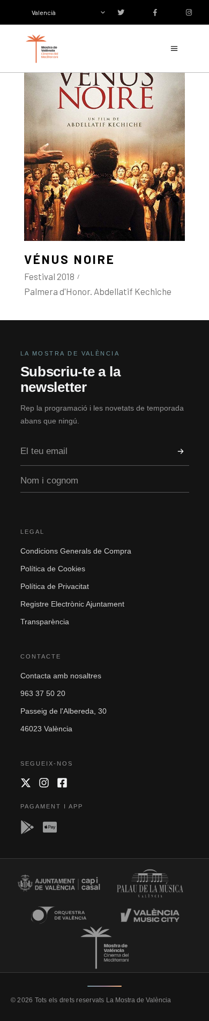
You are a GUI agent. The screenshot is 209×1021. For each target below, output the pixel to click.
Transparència (44, 621)
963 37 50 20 (42, 693)
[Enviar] (180, 451)
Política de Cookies (52, 568)
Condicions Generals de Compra (75, 551)
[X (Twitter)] (25, 782)
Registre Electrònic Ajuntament (72, 604)
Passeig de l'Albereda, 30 (63, 711)
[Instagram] (44, 782)
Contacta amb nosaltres (60, 675)
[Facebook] (62, 782)
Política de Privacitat (54, 586)
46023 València (46, 728)
